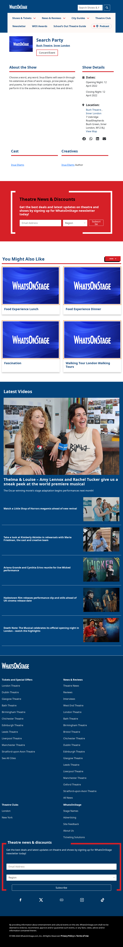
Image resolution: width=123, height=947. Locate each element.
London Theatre (11, 685)
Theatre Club (103, 18)
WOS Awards (39, 26)
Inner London (62, 45)
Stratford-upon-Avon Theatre (18, 751)
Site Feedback (71, 824)
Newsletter (19, 26)
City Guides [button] (79, 18)
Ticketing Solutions (74, 837)
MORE (112, 259)
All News (68, 797)
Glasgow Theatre (11, 699)
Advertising (69, 817)
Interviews (69, 699)
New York (7, 817)
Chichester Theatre (12, 718)
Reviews (67, 692)
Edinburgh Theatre (12, 725)
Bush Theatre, (44, 45)
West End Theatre (73, 705)
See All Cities (9, 758)
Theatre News (71, 685)
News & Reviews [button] (52, 18)
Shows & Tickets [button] (22, 18)
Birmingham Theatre (13, 712)
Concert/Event (47, 52)
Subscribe (96, 223)
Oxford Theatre (72, 784)
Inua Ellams (17, 165)
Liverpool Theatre (12, 738)
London (6, 811)
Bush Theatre (94, 109)
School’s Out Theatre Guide (70, 26)
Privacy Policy (67, 936)
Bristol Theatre (71, 731)
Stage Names (70, 811)
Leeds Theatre (10, 731)
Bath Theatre (9, 705)
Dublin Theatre (10, 692)
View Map (91, 131)
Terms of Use (82, 936)
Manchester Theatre (13, 745)
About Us (68, 830)
